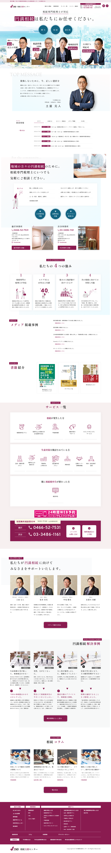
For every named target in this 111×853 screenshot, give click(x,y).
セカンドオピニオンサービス (50, 825)
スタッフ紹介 (31, 819)
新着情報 (45, 834)
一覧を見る (21, 130)
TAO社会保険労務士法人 (40, 839)
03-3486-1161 (67, 230)
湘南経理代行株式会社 (56, 839)
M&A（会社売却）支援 (69, 829)
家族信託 (66, 824)
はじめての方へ (17, 810)
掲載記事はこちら (59, 323)
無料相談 (15, 816)
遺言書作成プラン (68, 821)
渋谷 (29, 815)
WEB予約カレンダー (18, 823)
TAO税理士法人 (27, 839)
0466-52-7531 (21, 230)
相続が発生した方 (48, 810)
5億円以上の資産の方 (69, 815)
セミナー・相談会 (74, 6)
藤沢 (29, 813)
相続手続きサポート (48, 823)
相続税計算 (15, 834)
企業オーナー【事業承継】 (70, 826)
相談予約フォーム (17, 820)
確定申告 (86, 813)
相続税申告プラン (48, 813)
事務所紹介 (31, 810)
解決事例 (15, 826)
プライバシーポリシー (64, 834)
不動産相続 (46, 820)
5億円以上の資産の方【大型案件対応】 (51, 816)
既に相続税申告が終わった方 (91, 810)
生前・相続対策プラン (69, 813)
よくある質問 (16, 813)
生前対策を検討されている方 (71, 810)
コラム (30, 834)
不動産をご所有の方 (68, 818)
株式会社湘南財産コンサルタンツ (73, 839)
